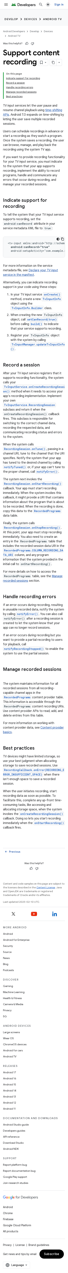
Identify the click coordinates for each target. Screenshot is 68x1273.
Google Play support (15, 1177)
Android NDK (11, 1149)
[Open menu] (6, 4)
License (20, 1244)
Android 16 (9, 1078)
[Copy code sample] (62, 239)
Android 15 (9, 1084)
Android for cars (13, 1050)
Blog (5, 964)
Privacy (7, 1010)
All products (10, 1231)
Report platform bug (15, 1164)
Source (7, 952)
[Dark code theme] (58, 239)
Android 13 (9, 1096)
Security (8, 946)
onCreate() (52, 294)
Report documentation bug (19, 1170)
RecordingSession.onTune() (24, 449)
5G (5, 1016)
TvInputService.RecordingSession (29, 405)
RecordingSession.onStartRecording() (32, 484)
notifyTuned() (15, 467)
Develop (11, 19)
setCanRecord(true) (42, 319)
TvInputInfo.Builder (27, 308)
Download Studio (13, 1142)
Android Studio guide (16, 1124)
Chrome (8, 1213)
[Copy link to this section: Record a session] (43, 365)
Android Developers (14, 31)
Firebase (8, 1219)
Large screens (11, 1032)
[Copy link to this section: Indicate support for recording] (28, 206)
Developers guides (14, 1130)
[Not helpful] (32, 43)
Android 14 (9, 1090)
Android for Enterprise (16, 940)
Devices (30, 19)
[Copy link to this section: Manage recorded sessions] (7, 676)
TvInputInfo (51, 299)
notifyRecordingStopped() (24, 649)
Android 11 (9, 1108)
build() (36, 324)
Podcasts (8, 970)
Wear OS (8, 1038)
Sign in (58, 4)
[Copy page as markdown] (53, 62)
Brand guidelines (39, 1244)
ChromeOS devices (14, 1044)
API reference (11, 1136)
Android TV (52, 19)
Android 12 (9, 1102)
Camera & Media (13, 1004)
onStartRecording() (49, 823)
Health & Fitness (12, 998)
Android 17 (9, 1072)
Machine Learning (14, 992)
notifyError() (47, 471)
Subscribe (51, 1254)
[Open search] (41, 4)
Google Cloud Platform (17, 1225)
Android (8, 933)
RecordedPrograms (47, 511)
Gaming (8, 986)
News (6, 958)
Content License (45, 887)
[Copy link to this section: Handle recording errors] (60, 597)
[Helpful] (27, 43)
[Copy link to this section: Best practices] (38, 748)
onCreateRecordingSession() (41, 814)
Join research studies (15, 1183)
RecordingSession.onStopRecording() (32, 527)
